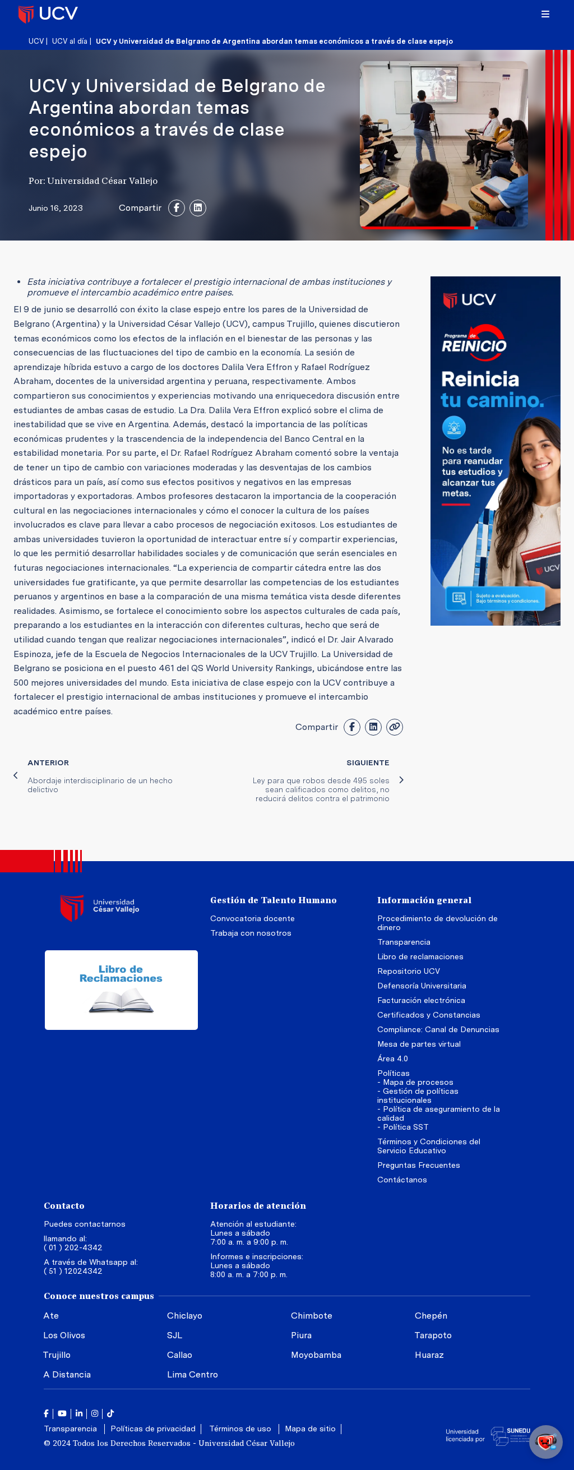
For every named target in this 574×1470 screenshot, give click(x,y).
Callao (179, 1354)
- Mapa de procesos (415, 1082)
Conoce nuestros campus (99, 1296)
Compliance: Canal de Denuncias (438, 1029)
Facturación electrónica (421, 1000)
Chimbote (311, 1315)
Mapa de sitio (310, 1428)
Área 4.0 (392, 1058)
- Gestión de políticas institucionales (418, 1095)
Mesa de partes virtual (419, 1043)
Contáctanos (402, 1179)
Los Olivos (64, 1335)
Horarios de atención (258, 1205)
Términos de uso (241, 1428)
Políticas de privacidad (153, 1428)
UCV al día (69, 41)
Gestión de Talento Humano (273, 900)
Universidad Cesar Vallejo (48, 14)
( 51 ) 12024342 (73, 1270)
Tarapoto (433, 1335)
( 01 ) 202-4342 (73, 1247)
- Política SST (402, 1126)
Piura (301, 1335)
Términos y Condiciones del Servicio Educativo (428, 1146)
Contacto (64, 1205)
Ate (51, 1315)
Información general (424, 900)
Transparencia (403, 941)
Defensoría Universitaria (421, 985)
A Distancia (67, 1374)
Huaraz (429, 1354)
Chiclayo (184, 1315)
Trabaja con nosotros (250, 932)
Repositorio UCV (408, 971)
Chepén (431, 1315)
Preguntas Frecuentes (419, 1165)
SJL (174, 1335)
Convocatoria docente (252, 918)
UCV (36, 41)
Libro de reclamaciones (420, 956)
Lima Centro (192, 1374)
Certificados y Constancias (428, 1014)
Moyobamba (316, 1354)
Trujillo (57, 1354)
